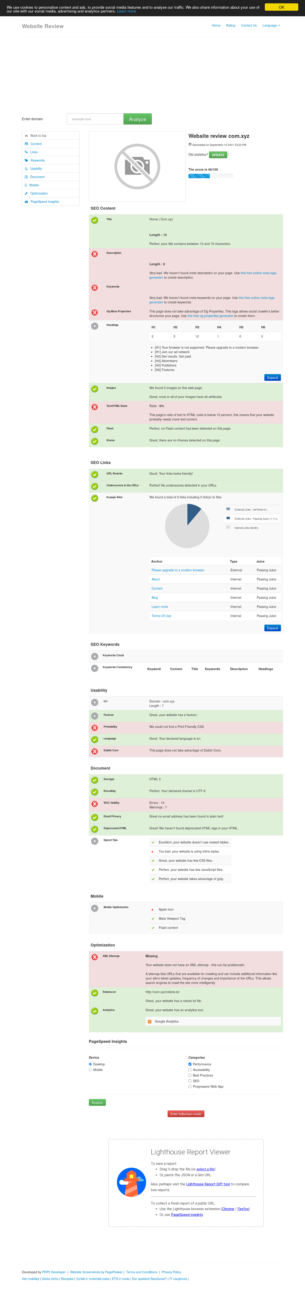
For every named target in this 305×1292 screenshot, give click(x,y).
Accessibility (201, 1069)
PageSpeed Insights (43, 201)
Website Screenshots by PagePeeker (96, 1272)
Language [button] (270, 25)
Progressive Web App (208, 1086)
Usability (34, 168)
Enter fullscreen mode (185, 1114)
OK (281, 7)
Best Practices (203, 1075)
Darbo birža (50, 1278)
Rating (230, 25)
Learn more (126, 11)
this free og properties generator (210, 315)
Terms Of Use (161, 615)
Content (35, 143)
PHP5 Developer (54, 1272)
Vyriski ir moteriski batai (92, 1278)
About (156, 579)
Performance (202, 1064)
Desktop (99, 1064)
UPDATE (218, 155)
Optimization (38, 193)
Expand (272, 377)
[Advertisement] (152, 75)
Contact (157, 588)
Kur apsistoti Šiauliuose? (149, 1278)
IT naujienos (178, 1278)
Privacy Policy (171, 1272)
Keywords (36, 160)
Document (36, 176)
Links (33, 152)
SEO (196, 1081)
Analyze (137, 119)
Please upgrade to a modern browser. (178, 570)
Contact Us (249, 25)
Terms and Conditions (141, 1272)
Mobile (33, 185)
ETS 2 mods (121, 1278)
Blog (155, 597)
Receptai (67, 1278)
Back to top (37, 135)
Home (216, 25)
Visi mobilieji (30, 1278)
